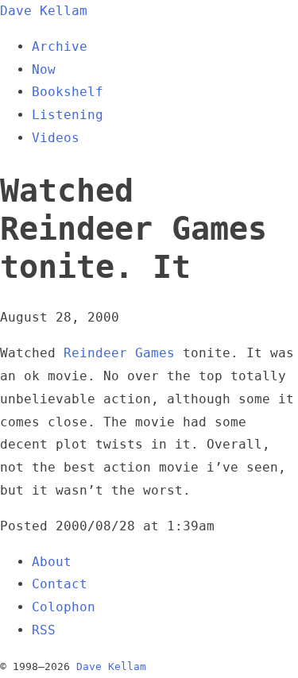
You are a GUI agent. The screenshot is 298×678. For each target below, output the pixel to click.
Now (44, 69)
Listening (67, 114)
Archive (59, 46)
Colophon (63, 606)
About (52, 561)
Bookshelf (67, 91)
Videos (55, 137)
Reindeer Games (119, 352)
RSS (44, 630)
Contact (59, 583)
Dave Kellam (43, 10)
